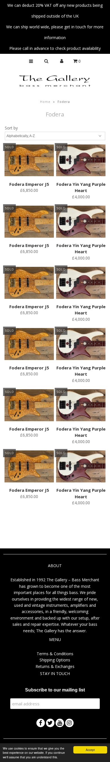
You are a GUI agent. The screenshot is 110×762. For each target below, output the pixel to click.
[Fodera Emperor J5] (29, 161)
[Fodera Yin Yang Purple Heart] (81, 161)
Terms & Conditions (55, 653)
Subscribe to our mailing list (55, 689)
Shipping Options (54, 660)
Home (45, 101)
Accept (90, 750)
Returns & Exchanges (55, 666)
